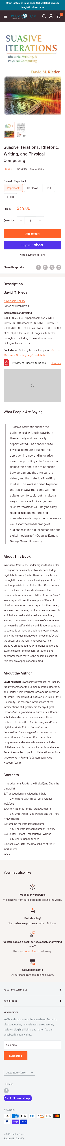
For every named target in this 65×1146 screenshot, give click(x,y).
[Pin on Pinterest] (45, 267)
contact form (30, 951)
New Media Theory (14, 300)
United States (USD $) (16, 1072)
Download (56, 363)
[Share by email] (58, 267)
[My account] (51, 16)
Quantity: (9, 220)
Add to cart (32, 233)
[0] (58, 16)
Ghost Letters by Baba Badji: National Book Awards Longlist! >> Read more (32, 5)
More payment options (32, 254)
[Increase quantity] (40, 220)
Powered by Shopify (14, 1138)
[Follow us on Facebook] (6, 1090)
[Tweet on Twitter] (52, 267)
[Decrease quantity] (21, 220)
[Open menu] (5, 16)
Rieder (8, 168)
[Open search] (44, 16)
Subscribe (15, 1055)
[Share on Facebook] (38, 267)
